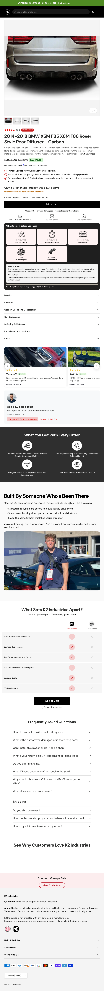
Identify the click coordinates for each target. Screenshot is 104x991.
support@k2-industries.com (43, 287)
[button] (93, 12)
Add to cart (52, 204)
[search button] (14, 12)
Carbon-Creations (12, 197)
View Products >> (52, 885)
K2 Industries (16, 984)
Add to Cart (52, 700)
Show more (89, 153)
